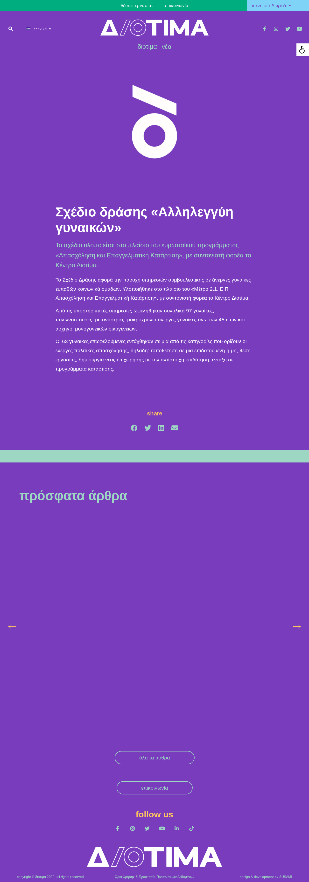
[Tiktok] (191, 828)
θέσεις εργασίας (137, 5)
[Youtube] (299, 29)
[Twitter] (288, 29)
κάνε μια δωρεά (269, 5)
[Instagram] (276, 29)
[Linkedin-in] (176, 828)
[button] (11, 29)
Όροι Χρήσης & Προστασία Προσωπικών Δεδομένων (154, 877)
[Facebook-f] (264, 29)
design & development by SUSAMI (266, 877)
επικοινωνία (176, 5)
